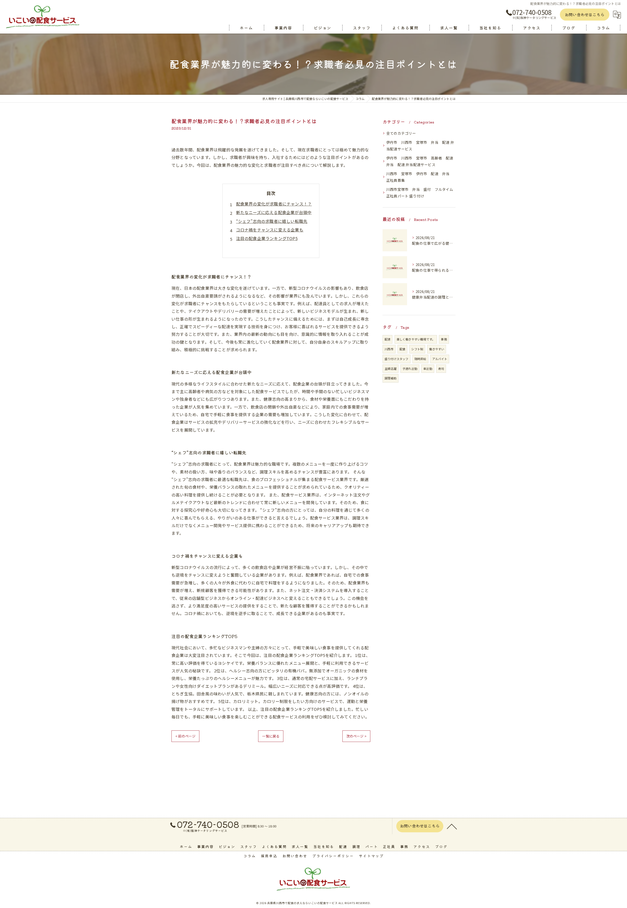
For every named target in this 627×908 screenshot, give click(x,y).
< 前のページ (185, 736)
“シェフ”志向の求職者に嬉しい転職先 (272, 221)
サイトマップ (371, 855)
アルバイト (439, 359)
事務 (444, 339)
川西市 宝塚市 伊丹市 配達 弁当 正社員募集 (419, 177)
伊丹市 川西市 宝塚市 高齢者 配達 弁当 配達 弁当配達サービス (421, 161)
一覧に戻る (270, 736)
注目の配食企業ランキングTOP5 (267, 238)
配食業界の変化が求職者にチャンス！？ (274, 204)
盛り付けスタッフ (397, 359)
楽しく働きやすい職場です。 (416, 339)
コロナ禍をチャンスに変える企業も (269, 230)
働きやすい (436, 349)
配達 (387, 339)
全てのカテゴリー (401, 133)
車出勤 (427, 368)
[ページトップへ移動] (452, 826)
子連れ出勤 (409, 368)
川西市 (389, 349)
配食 (402, 349)
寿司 (441, 368)
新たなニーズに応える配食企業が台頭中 (274, 212)
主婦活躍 (391, 368)
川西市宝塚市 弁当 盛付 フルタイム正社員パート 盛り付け (419, 193)
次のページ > (356, 736)
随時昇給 (420, 359)
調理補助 (391, 378)
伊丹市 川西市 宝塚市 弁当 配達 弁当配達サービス (420, 146)
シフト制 (417, 349)
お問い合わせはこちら (584, 14)
